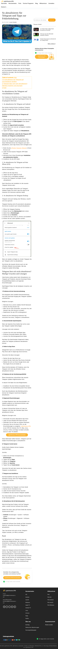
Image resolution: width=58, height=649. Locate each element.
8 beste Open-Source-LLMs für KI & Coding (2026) (48, 39)
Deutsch (3, 7)
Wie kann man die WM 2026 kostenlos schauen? (46, 34)
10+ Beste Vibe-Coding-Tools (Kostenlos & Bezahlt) (47, 29)
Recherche (51, 20)
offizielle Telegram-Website (18, 148)
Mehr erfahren (51, 43)
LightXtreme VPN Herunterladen (12, 577)
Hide (15, 77)
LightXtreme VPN (26, 426)
